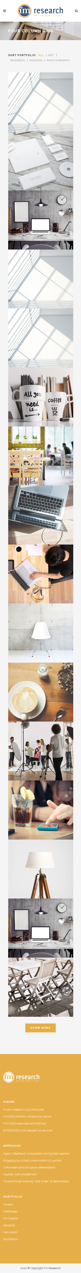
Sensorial (9, 1225)
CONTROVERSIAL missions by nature (27, 1116)
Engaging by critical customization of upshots (32, 1160)
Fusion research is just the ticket (23, 1109)
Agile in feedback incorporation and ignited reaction (36, 1153)
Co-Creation (10, 1218)
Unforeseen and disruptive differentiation (29, 1167)
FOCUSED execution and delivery (24, 1123)
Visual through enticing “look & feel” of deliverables (36, 1181)
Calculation (10, 1232)
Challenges (10, 1211)
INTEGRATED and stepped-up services (27, 1130)
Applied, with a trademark (20, 1174)
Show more (40, 1028)
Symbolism (10, 1239)
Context (8, 1204)
